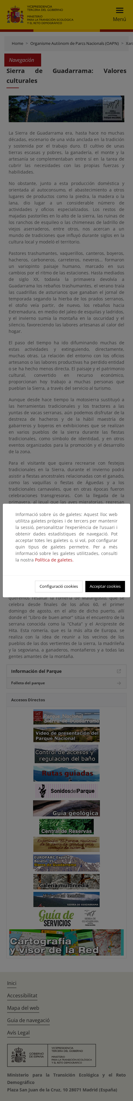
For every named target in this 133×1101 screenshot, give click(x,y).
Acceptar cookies (105, 586)
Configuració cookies (59, 586)
